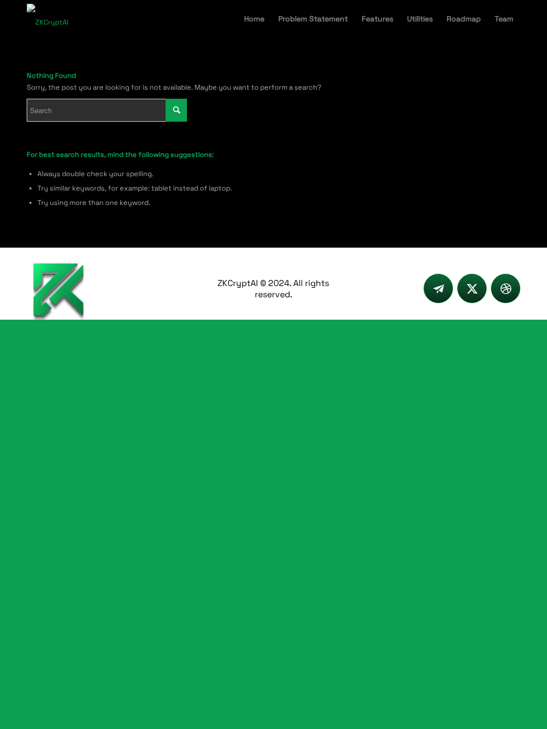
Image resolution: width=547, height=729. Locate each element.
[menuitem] (254, 18)
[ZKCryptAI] (47, 19)
